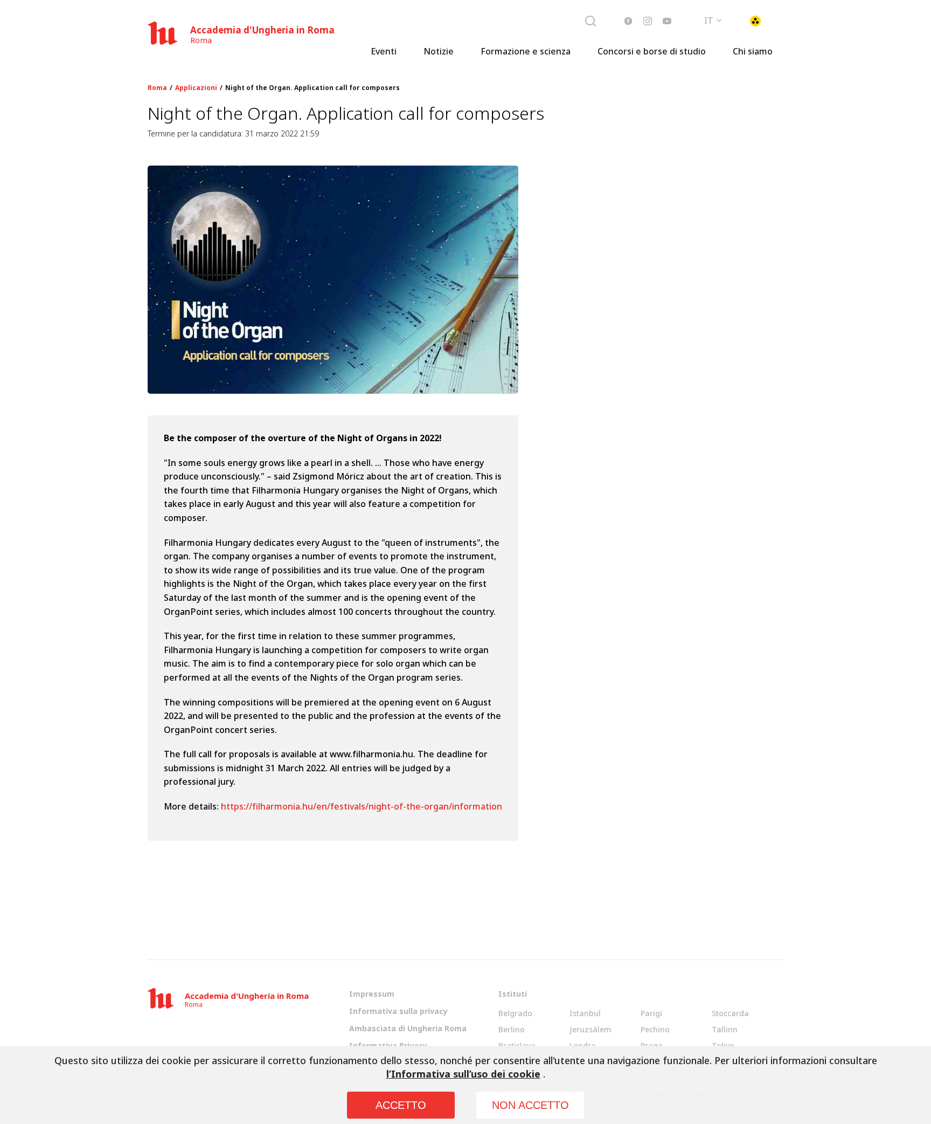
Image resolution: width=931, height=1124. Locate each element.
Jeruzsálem (590, 1029)
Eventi (384, 51)
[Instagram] (647, 21)
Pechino (655, 1029)
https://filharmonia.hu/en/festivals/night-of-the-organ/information (361, 806)
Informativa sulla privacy (398, 1011)
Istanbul (585, 1013)
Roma (157, 88)
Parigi (651, 1013)
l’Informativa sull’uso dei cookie (463, 1073)
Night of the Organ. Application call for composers (312, 88)
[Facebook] (628, 21)
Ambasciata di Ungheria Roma (408, 1028)
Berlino (511, 1029)
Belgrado (515, 1013)
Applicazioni (196, 88)
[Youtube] (667, 21)
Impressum (371, 994)
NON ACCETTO (530, 1105)
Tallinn (725, 1029)
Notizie (438, 51)
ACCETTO (401, 1105)
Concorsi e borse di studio (651, 51)
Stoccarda (730, 1013)
